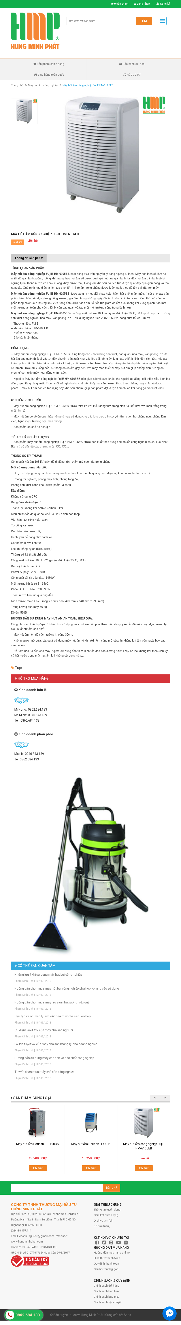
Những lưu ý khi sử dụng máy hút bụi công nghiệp (48, 974)
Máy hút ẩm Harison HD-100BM (38, 1144)
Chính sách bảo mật (106, 1296)
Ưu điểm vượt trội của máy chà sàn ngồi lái (44, 1030)
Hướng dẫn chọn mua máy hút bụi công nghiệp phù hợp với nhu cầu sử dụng (67, 988)
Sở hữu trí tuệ (102, 1226)
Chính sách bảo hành (107, 1291)
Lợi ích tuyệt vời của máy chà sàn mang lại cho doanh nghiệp (56, 1044)
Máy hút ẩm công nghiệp (43, 85)
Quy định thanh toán (106, 1263)
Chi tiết (38, 1168)
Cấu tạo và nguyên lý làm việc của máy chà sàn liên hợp (53, 1016)
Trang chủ (17, 85)
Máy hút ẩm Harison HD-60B (90, 1144)
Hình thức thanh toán (107, 1258)
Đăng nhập (143, 3)
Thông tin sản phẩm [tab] (28, 258)
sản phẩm (121, 3)
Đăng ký (165, 3)
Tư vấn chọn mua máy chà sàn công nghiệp (45, 1072)
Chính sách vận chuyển (108, 1302)
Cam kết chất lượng (106, 1215)
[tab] (50, 256)
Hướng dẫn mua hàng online (112, 1252)
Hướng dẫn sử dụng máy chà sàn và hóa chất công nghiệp (54, 1058)
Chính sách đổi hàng (106, 1285)
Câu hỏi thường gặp (106, 1269)
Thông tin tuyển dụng (107, 1209)
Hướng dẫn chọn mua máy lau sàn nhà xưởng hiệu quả (52, 1002)
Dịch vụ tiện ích (103, 1220)
